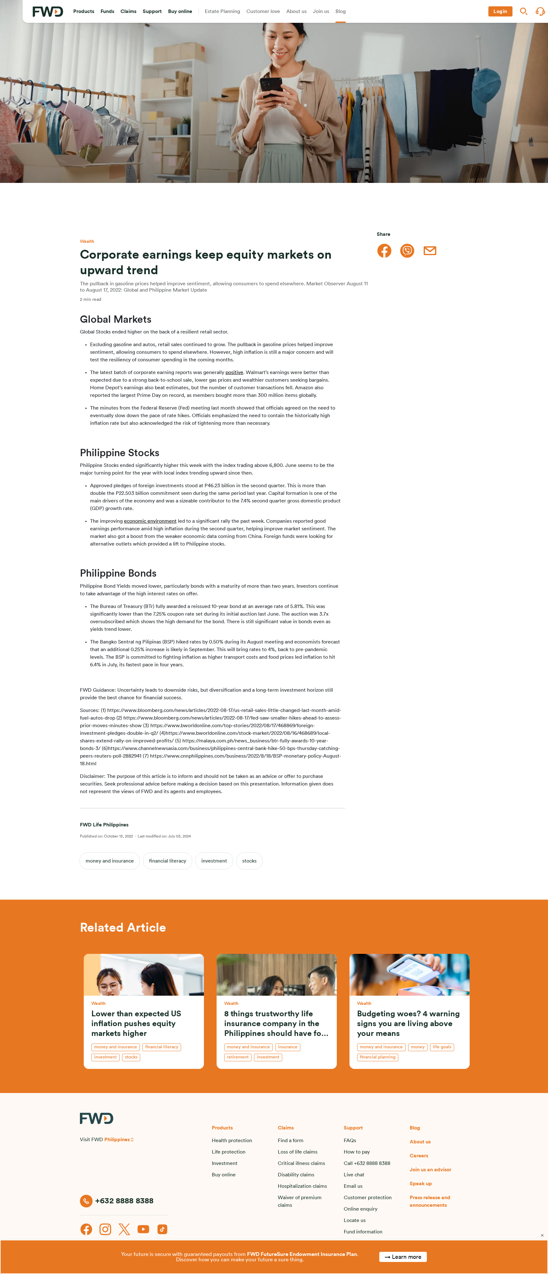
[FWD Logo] (48, 11)
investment (214, 860)
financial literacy (167, 860)
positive (234, 372)
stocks (249, 860)
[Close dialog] (542, 1235)
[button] (83, 11)
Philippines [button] (117, 1139)
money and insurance (110, 860)
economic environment (150, 521)
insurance (287, 1047)
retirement (238, 1057)
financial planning (377, 1057)
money (418, 1047)
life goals (442, 1047)
